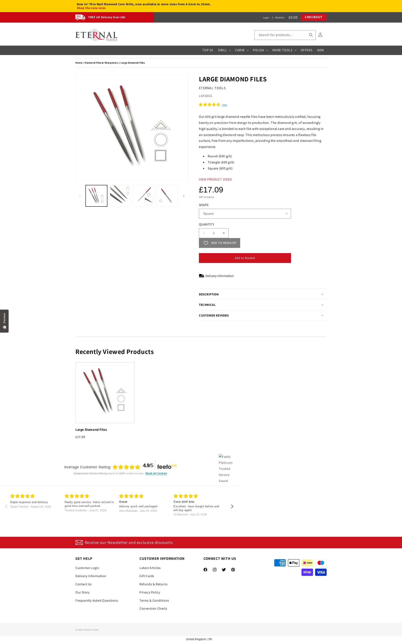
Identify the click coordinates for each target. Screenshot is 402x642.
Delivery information (219, 276)
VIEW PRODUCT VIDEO (215, 179)
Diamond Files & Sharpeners (102, 62)
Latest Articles (150, 568)
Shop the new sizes (91, 8)
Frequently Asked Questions (96, 600)
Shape (204, 205)
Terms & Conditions (154, 600)
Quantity (206, 224)
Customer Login (87, 568)
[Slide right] (183, 195)
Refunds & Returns (153, 584)
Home (78, 62)
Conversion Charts (153, 608)
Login (266, 17)
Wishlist (279, 17)
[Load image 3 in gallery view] (143, 196)
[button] (285, 35)
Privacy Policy (149, 592)
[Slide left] (80, 195)
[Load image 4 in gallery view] (167, 196)
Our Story (82, 592)
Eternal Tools (91, 629)
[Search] (311, 35)
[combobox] (285, 35)
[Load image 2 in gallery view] (120, 196)
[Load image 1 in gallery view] (96, 196)
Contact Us (83, 584)
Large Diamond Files (91, 429)
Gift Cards (146, 576)
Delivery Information (90, 576)
